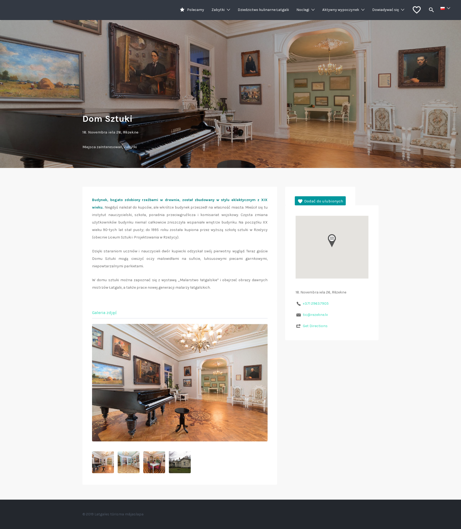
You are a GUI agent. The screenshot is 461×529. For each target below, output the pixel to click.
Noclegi (302, 9)
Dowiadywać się (385, 9)
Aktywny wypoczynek (340, 9)
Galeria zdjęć (104, 312)
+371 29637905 (316, 303)
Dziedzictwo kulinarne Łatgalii (263, 9)
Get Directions (315, 326)
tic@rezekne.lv (315, 314)
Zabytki (218, 9)
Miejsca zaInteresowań (102, 147)
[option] (180, 382)
